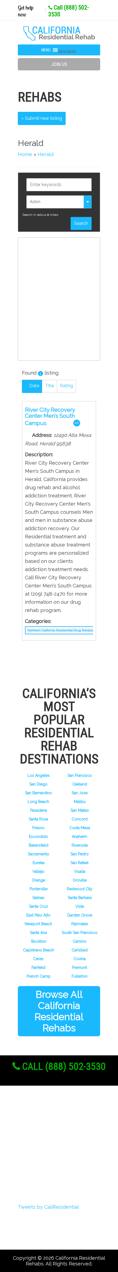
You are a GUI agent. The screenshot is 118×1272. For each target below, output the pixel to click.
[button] (67, 52)
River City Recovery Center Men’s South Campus (50, 416)
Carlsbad (80, 950)
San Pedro (80, 854)
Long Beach (38, 801)
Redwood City (79, 889)
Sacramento (38, 854)
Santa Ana (38, 932)
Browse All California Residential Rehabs (59, 1011)
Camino (79, 941)
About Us (37, 1116)
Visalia (79, 871)
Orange (38, 880)
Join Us (59, 64)
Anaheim (79, 836)
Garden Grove (79, 915)
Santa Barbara (80, 897)
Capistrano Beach (38, 950)
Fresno (38, 828)
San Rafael (80, 863)
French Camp (38, 976)
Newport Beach (38, 924)
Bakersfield (38, 845)
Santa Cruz (38, 906)
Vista (79, 906)
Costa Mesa (79, 828)
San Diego (38, 784)
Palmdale (79, 924)
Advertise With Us (48, 1157)
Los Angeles (38, 775)
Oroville (80, 880)
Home (25, 154)
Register (36, 1126)
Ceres (38, 959)
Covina (80, 959)
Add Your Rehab (46, 1167)
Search (81, 223)
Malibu (80, 801)
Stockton (38, 941)
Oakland (79, 784)
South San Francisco (79, 932)
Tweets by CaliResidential (48, 1207)
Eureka (38, 863)
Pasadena (38, 810)
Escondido (38, 836)
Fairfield (38, 967)
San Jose (80, 793)
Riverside (80, 845)
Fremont (79, 967)
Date (33, 385)
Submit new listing (43, 118)
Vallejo (38, 871)
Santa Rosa (38, 819)
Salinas (38, 897)
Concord (80, 819)
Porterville (38, 889)
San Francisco (80, 775)
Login (32, 1136)
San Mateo (80, 810)
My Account (40, 1146)
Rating (66, 385)
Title (49, 385)
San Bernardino (38, 793)
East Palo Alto (38, 915)
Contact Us (39, 1177)
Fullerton (80, 976)
